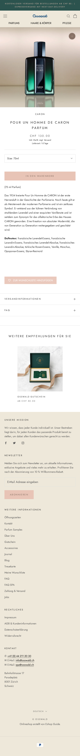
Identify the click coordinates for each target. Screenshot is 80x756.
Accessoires (11, 548)
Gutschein (9, 542)
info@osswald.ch (25, 660)
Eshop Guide (52, 724)
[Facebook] (5, 443)
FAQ (7, 310)
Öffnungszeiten (12, 517)
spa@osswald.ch (25, 665)
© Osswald (40, 719)
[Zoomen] (72, 36)
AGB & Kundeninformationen (20, 623)
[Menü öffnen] (5, 15)
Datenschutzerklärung (16, 629)
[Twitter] (14, 443)
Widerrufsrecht (12, 636)
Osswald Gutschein (31, 396)
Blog (6, 560)
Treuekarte (10, 566)
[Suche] (68, 15)
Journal (8, 554)
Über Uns (9, 536)
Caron (40, 114)
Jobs (6, 597)
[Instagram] (23, 443)
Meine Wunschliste (14, 572)
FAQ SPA (9, 585)
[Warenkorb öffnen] (75, 16)
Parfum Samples (13, 529)
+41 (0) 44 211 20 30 (19, 656)
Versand (47, 139)
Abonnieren (19, 494)
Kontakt (8, 523)
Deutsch (38, 711)
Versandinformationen (22, 299)
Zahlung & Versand (14, 591)
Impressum (10, 617)
